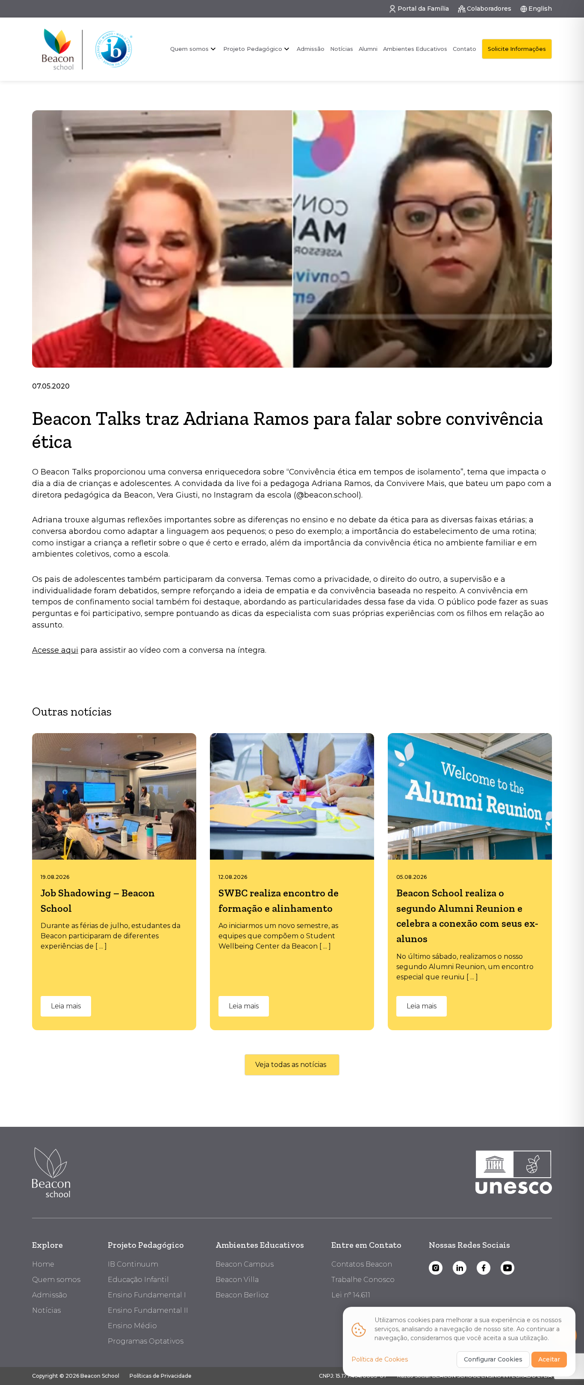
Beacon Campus (244, 1264)
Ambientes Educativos (415, 49)
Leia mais (66, 1006)
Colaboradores (489, 8)
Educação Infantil (138, 1280)
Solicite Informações (517, 49)
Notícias (341, 49)
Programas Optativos (145, 1341)
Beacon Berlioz (241, 1295)
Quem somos (189, 48)
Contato (464, 49)
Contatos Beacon (361, 1264)
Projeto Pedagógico (146, 1245)
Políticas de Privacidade (161, 1376)
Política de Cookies (379, 1359)
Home (43, 1264)
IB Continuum (133, 1264)
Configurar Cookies (493, 1359)
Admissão (310, 49)
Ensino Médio (132, 1326)
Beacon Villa (237, 1280)
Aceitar (549, 1359)
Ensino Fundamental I (147, 1295)
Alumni (368, 49)
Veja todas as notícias (290, 1065)
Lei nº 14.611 (350, 1295)
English (540, 8)
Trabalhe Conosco (363, 1280)
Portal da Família (423, 8)
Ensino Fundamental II (148, 1310)
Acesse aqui (55, 649)
